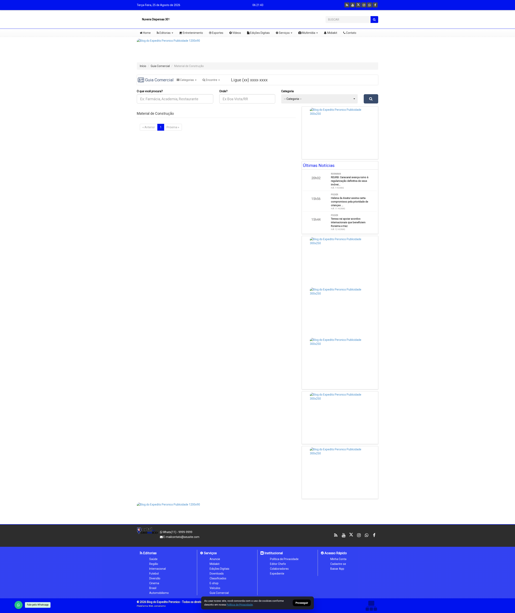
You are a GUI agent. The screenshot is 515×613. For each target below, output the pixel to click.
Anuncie (215, 559)
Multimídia (308, 32)
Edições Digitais (259, 32)
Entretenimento (192, 32)
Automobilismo (159, 592)
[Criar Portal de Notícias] (371, 605)
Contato (350, 32)
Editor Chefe (278, 563)
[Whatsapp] (369, 4)
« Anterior (148, 127)
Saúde (153, 559)
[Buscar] (374, 19)
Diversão (154, 578)
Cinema (154, 583)
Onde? (223, 91)
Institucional (273, 553)
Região (153, 563)
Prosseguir (302, 603)
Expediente (277, 573)
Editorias (165, 32)
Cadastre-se (338, 563)
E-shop (214, 583)
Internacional (157, 568)
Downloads (217, 573)
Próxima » (173, 127)
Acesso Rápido (335, 553)
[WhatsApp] (18, 605)
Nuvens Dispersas (154, 19)
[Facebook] (375, 4)
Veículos (215, 588)
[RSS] (346, 4)
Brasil (152, 588)
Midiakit (332, 32)
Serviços (284, 32)
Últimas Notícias (319, 165)
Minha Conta (338, 559)
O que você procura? (150, 91)
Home (146, 32)
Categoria (287, 91)
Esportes (217, 32)
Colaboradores (279, 568)
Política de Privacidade (284, 559)
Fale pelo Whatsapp (37, 604)
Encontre (211, 80)
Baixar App (337, 568)
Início (143, 66)
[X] (358, 4)
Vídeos (236, 32)
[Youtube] (352, 4)
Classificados (218, 578)
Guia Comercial (160, 66)
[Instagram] (363, 4)
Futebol (154, 573)
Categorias (187, 80)
